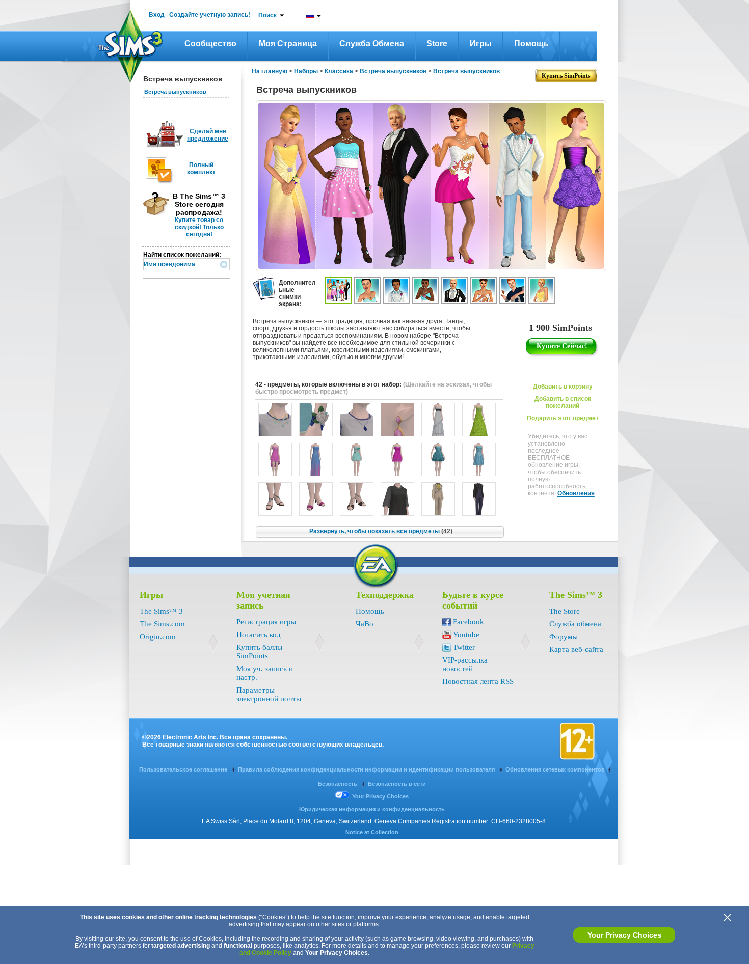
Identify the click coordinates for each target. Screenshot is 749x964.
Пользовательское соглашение (184, 769)
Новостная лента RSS (478, 681)
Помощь (531, 43)
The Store (564, 611)
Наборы (306, 71)
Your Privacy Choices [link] (380, 796)
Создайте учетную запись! (209, 14)
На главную (269, 71)
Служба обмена (371, 43)
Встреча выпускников (175, 92)
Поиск (267, 15)
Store (436, 43)
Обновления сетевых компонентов (555, 769)
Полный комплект (201, 168)
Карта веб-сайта (576, 649)
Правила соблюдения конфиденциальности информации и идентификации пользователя (367, 769)
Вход (157, 14)
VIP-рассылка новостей (465, 664)
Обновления (576, 493)
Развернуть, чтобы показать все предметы (380, 531)
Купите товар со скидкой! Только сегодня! (199, 227)
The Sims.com (162, 624)
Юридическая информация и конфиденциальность (372, 809)
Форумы (563, 636)
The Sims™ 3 (161, 611)
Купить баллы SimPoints (259, 651)
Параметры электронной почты (268, 694)
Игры (481, 43)
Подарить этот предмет (563, 418)
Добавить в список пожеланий (562, 402)
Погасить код (258, 634)
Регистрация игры (266, 622)
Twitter (464, 647)
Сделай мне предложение (207, 135)
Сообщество (210, 43)
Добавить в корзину (563, 386)
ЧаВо (364, 624)
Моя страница (288, 43)
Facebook (468, 622)
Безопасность (338, 784)
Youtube (466, 634)
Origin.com (158, 636)
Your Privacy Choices (624, 935)
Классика (339, 71)
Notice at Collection (371, 832)
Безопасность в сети (397, 784)
